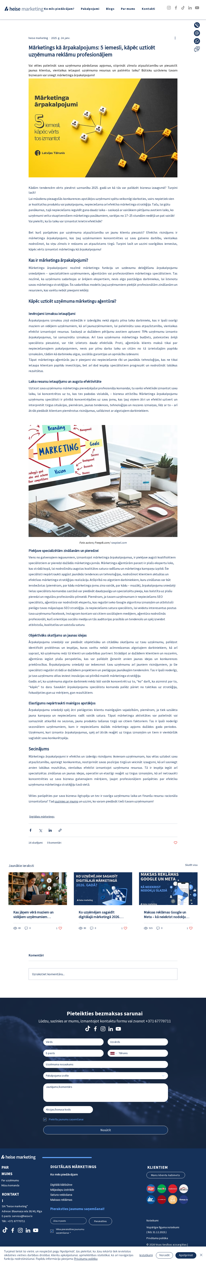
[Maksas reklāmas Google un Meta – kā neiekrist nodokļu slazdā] (168, 888)
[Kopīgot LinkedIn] (50, 830)
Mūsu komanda (10, 1185)
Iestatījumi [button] (146, 1255)
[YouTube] (197, 7)
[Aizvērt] (201, 1255)
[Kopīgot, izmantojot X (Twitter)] (40, 830)
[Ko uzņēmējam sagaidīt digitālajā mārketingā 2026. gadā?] (103, 888)
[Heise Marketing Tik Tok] (87, 1029)
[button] (90, 9)
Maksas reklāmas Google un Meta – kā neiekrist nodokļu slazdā (165, 914)
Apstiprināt (186, 1255)
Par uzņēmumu (10, 1180)
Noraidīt (164, 1255)
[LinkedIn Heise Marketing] (110, 1029)
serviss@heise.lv (22, 1216)
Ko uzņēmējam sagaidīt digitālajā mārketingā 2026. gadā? (99, 914)
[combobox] (105, 1075)
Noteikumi (152, 1220)
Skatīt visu (191, 865)
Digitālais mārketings (42, 816)
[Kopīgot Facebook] (30, 830)
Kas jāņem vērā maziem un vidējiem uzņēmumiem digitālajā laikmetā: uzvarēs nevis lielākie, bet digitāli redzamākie (34, 914)
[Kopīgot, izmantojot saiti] (60, 830)
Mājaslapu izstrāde (62, 1189)
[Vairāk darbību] (175, 38)
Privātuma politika (157, 1238)
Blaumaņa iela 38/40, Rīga (27, 1211)
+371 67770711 (158, 1020)
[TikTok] (182, 7)
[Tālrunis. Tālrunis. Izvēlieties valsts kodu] (114, 1053)
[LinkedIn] (190, 7)
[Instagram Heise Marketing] (103, 1029)
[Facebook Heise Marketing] (95, 1029)
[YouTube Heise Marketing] (118, 1029)
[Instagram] (168, 7)
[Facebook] (175, 7)
